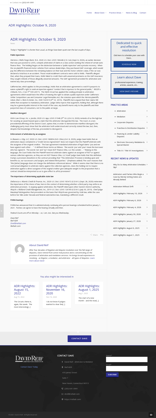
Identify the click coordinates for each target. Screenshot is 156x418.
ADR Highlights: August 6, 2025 (126, 228)
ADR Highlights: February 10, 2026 (127, 193)
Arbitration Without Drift (123, 186)
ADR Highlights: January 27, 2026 (127, 221)
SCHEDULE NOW (129, 64)
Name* (109, 355)
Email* (108, 364)
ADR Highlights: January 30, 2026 (127, 214)
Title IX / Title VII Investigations (130, 150)
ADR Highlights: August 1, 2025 (89, 288)
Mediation (121, 116)
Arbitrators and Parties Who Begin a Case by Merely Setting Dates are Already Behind (128, 177)
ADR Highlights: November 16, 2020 (56, 289)
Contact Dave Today (29, 367)
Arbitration (121, 111)
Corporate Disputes (125, 122)
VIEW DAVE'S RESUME (129, 91)
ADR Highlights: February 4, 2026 (127, 207)
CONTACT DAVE (79, 338)
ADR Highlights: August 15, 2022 (24, 289)
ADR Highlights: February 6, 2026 (127, 200)
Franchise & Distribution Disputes (131, 128)
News (12, 43)
